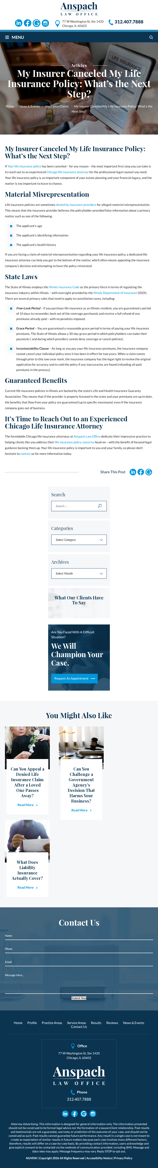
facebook (140, 472)
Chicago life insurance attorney (67, 172)
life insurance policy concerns (74, 442)
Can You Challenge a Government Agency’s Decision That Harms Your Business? (81, 785)
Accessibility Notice (99, 1158)
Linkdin (18, 23)
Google (37, 23)
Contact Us (79, 1027)
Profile (32, 1023)
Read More (25, 805)
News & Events (133, 1023)
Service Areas (76, 1023)
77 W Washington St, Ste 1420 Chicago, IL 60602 (83, 24)
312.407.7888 (129, 21)
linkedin (133, 472)
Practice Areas (52, 1023)
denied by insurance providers (76, 204)
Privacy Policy (123, 1158)
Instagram (46, 23)
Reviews (112, 1023)
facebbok (74, 1113)
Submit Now (79, 998)
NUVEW (31, 1158)
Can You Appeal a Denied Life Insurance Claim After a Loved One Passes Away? (27, 782)
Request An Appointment (71, 678)
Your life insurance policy (24, 166)
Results (96, 1023)
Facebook (27, 23)
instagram (148, 472)
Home (18, 1023)
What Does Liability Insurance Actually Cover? (27, 870)
